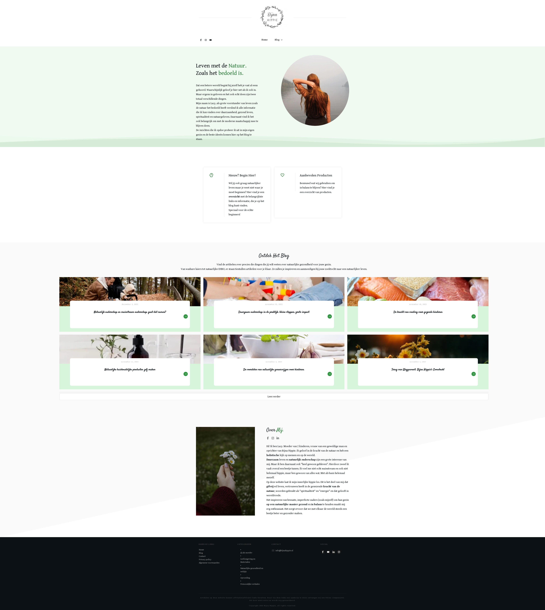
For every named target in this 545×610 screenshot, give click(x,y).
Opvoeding (245, 578)
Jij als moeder (246, 553)
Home (201, 550)
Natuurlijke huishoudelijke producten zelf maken (130, 362)
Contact (202, 556)
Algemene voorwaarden (209, 563)
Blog (201, 553)
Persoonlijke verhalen (250, 584)
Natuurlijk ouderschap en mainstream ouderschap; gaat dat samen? (130, 304)
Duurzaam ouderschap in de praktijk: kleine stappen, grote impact (274, 304)
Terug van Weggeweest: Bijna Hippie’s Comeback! (418, 362)
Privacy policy (205, 559)
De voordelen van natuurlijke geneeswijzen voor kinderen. (274, 362)
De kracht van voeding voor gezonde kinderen (418, 304)
